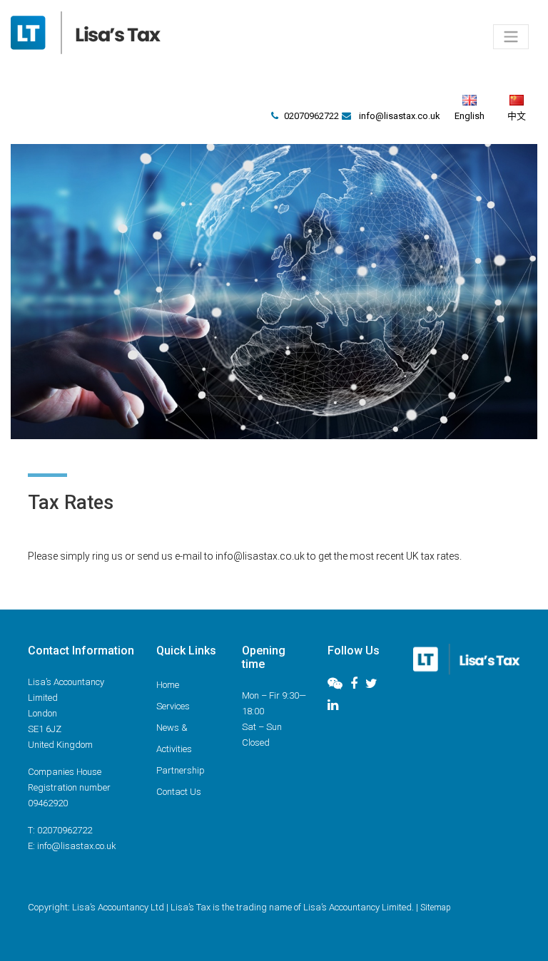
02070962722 (311, 116)
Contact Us (178, 791)
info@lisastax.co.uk (399, 116)
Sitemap (435, 908)
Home (167, 684)
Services (173, 706)
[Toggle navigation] (510, 36)
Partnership (180, 770)
